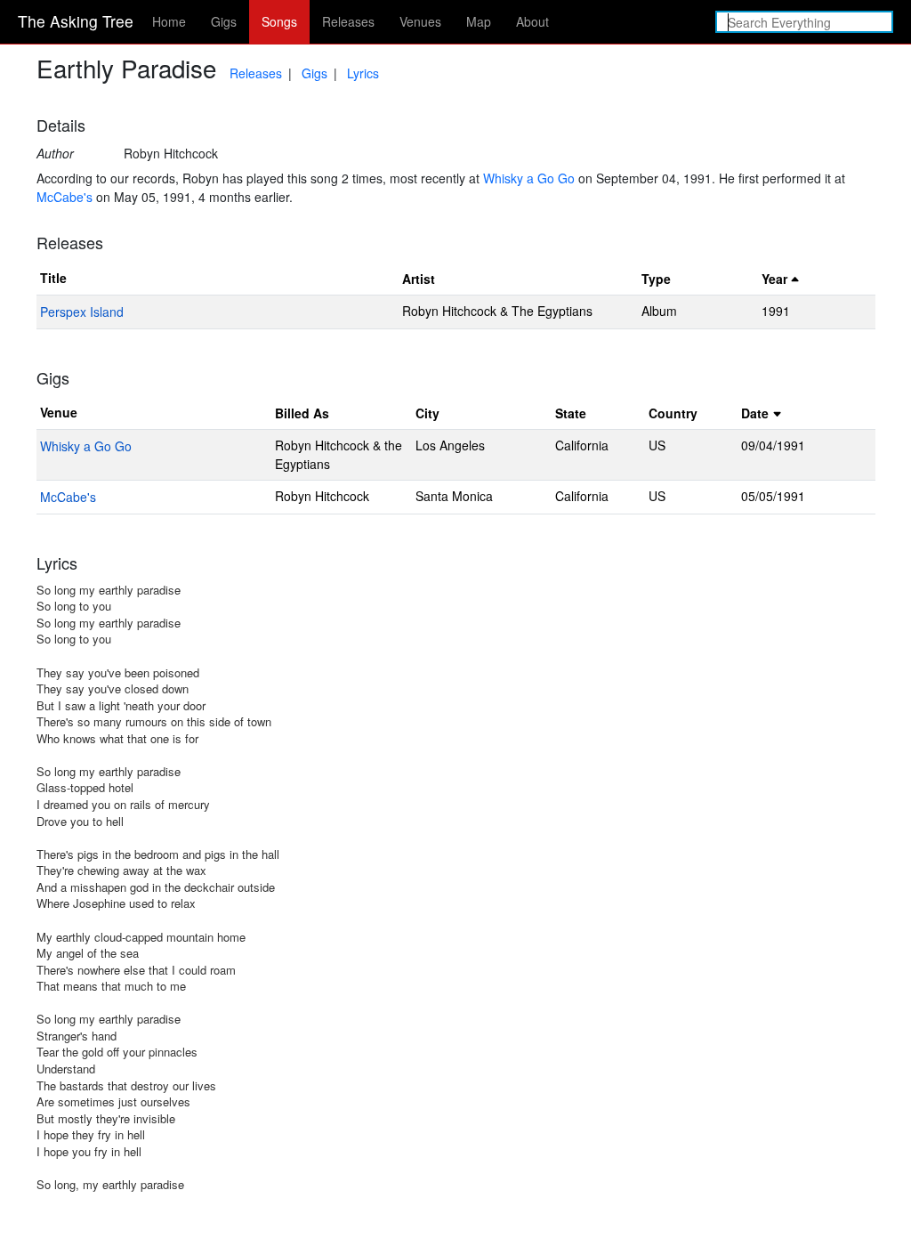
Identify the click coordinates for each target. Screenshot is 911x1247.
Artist (418, 278)
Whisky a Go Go (529, 178)
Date (755, 413)
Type (656, 278)
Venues (420, 21)
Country (673, 413)
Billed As (302, 413)
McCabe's (64, 197)
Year (774, 278)
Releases (348, 21)
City (427, 413)
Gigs (224, 21)
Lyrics (363, 73)
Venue (58, 412)
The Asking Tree (75, 21)
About (532, 21)
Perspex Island (82, 311)
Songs (279, 21)
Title (53, 278)
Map (478, 21)
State (570, 413)
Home (169, 21)
